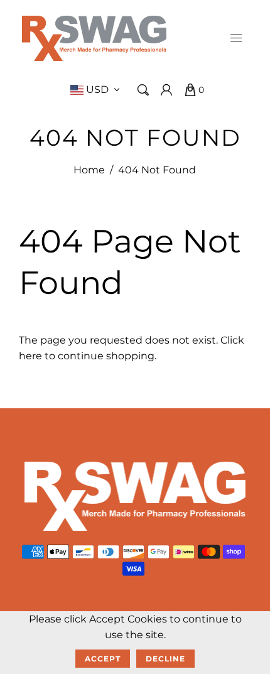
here (30, 356)
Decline (165, 658)
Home (89, 170)
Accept (103, 658)
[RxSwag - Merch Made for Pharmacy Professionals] (94, 37)
